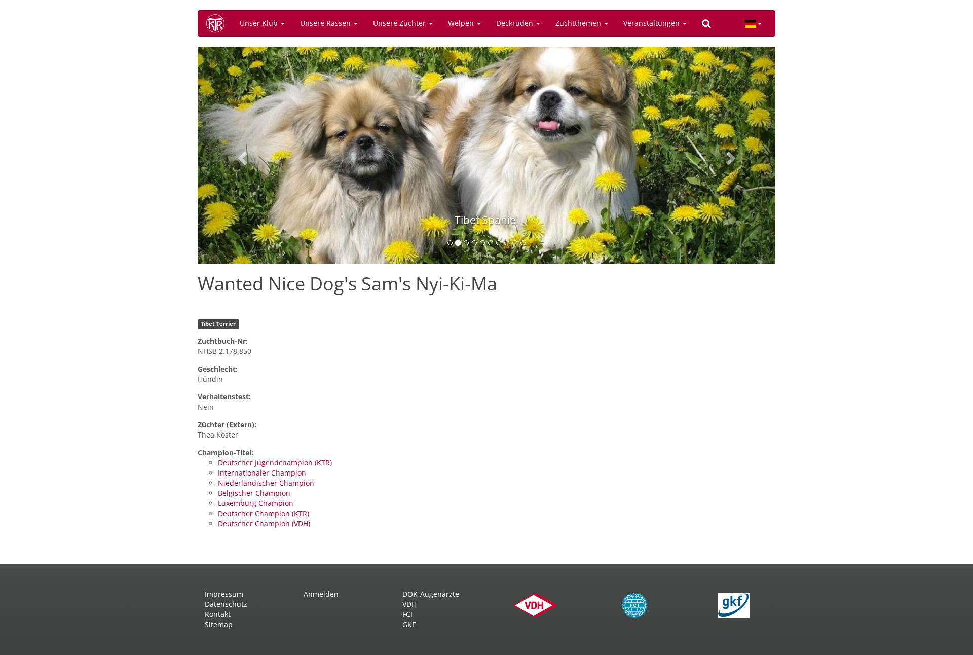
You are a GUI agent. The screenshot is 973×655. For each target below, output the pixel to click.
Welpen (462, 23)
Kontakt (218, 614)
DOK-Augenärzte (430, 594)
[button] (241, 155)
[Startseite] (219, 23)
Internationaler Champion (262, 473)
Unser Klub (260, 23)
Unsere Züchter (400, 23)
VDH (409, 604)
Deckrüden (515, 23)
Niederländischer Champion (266, 483)
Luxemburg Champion (255, 503)
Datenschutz (226, 604)
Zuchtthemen (579, 23)
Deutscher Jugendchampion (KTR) (275, 462)
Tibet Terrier (218, 324)
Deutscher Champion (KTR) (263, 513)
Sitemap (219, 624)
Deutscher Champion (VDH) (264, 523)
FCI (407, 614)
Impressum (224, 594)
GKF (409, 624)
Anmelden (321, 594)
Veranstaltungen (652, 23)
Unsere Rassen (326, 23)
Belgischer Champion (254, 493)
